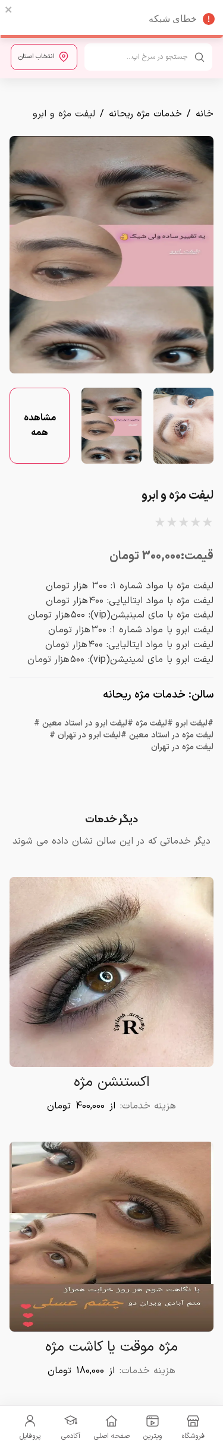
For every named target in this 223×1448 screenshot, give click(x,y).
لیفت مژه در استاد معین (171, 736)
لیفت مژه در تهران (182, 747)
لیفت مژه (151, 724)
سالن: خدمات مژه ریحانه (158, 695)
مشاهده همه (40, 425)
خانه (204, 114)
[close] (9, 9)
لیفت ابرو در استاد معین (84, 724)
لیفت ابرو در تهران (89, 736)
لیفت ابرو (191, 724)
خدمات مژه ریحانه (145, 114)
